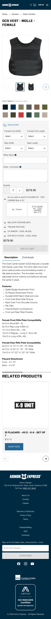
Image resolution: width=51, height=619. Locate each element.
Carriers (15, 14)
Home (4, 14)
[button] (40, 5)
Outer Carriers (29, 14)
